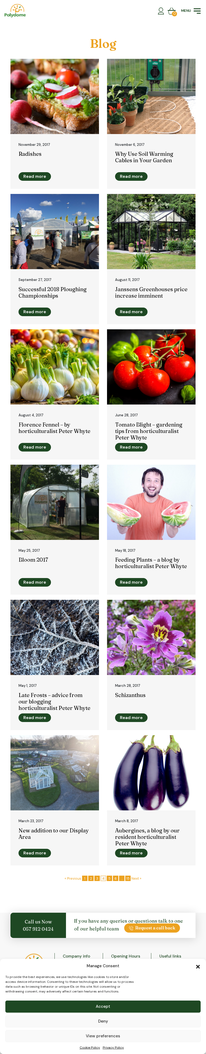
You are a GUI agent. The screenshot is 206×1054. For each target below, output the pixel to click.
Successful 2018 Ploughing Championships (53, 292)
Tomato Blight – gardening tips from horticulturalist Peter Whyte (148, 431)
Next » (136, 878)
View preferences (103, 1036)
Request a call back (155, 927)
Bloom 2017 (33, 559)
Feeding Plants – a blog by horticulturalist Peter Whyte (151, 562)
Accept (103, 1006)
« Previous (73, 878)
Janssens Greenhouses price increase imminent (151, 292)
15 (128, 878)
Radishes (30, 153)
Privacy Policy (113, 1047)
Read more (34, 176)
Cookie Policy (90, 1047)
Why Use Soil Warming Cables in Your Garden (144, 157)
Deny (103, 1021)
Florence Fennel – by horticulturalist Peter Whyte (54, 427)
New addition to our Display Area (54, 833)
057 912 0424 (38, 929)
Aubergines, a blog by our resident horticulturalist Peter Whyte (147, 837)
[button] (198, 966)
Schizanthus (130, 695)
